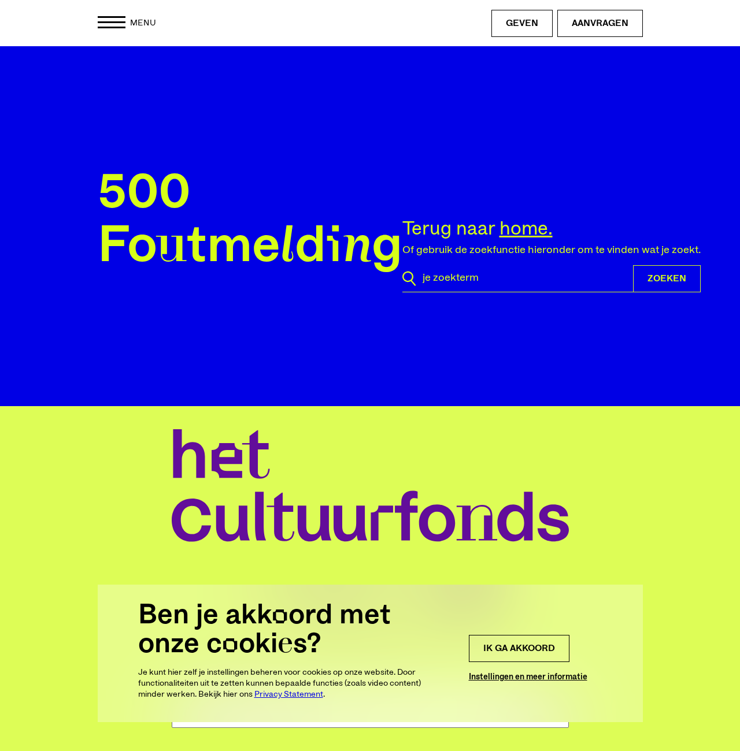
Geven (522, 23)
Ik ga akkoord (519, 648)
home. (526, 229)
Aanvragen (600, 23)
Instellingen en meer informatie (528, 677)
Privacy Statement (288, 694)
